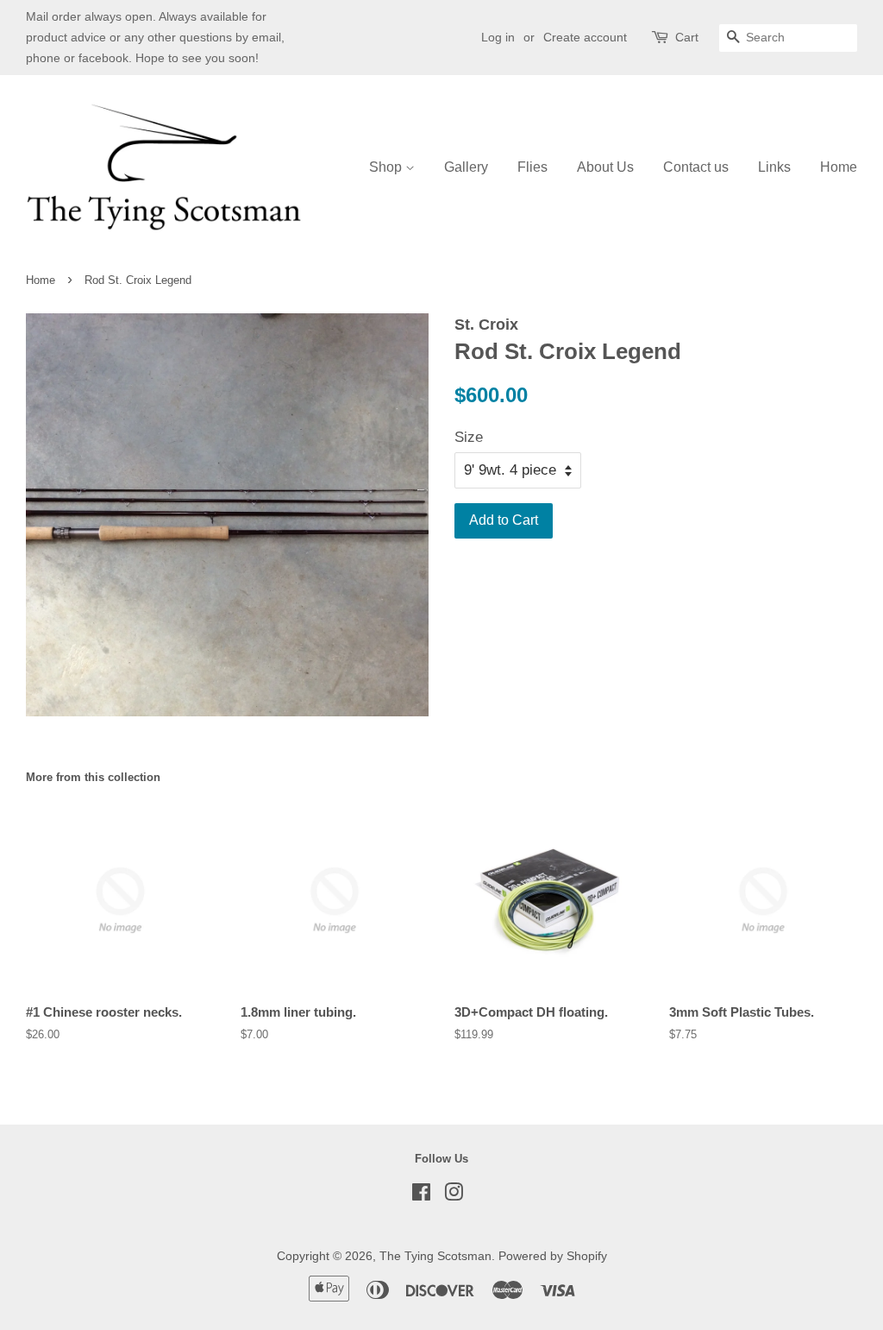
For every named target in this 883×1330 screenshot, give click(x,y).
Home (838, 167)
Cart (686, 37)
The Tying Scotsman (435, 1256)
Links (774, 167)
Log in (498, 37)
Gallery (466, 167)
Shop (387, 167)
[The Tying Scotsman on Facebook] (421, 1195)
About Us (605, 167)
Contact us (696, 167)
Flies (532, 167)
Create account (585, 37)
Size (468, 437)
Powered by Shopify (552, 1256)
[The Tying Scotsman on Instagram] (453, 1195)
